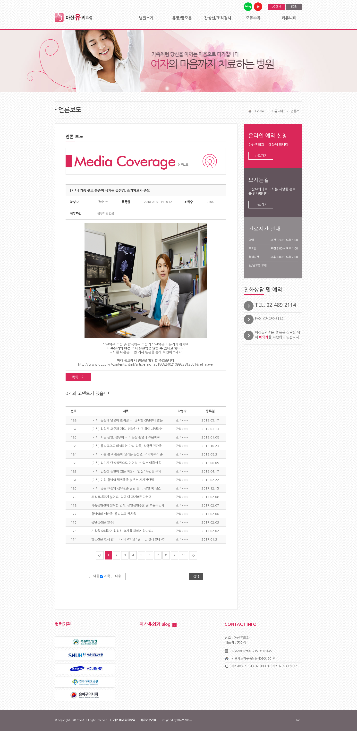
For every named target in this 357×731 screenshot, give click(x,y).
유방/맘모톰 (182, 18)
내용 (118, 576)
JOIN (294, 6)
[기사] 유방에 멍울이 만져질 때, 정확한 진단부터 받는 (127, 420)
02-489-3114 (265, 666)
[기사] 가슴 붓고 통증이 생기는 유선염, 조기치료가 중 (127, 454)
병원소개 (146, 18)
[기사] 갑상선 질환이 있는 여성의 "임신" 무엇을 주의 (126, 471)
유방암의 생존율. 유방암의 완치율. (114, 514)
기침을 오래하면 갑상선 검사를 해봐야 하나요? (122, 531)
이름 (96, 576)
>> (193, 555)
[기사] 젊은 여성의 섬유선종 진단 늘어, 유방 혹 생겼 (126, 488)
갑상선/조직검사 (217, 18)
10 (184, 555)
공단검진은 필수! (102, 522)
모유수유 (253, 18)
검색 (196, 576)
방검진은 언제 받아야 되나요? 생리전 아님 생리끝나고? (128, 539)
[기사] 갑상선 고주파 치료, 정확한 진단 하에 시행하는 (127, 428)
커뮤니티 (289, 18)
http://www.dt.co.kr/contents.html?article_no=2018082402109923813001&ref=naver (146, 364)
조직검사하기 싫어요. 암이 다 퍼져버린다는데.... (123, 497)
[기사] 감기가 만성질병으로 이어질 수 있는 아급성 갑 (126, 462)
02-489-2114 (242, 666)
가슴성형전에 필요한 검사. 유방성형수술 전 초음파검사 (127, 505)
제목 (107, 576)
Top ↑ (299, 720)
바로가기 (261, 155)
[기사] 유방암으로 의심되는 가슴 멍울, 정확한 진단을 (126, 445)
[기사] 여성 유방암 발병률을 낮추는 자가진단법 (122, 480)
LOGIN (276, 6)
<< (100, 555)
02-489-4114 (288, 666)
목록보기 (78, 377)
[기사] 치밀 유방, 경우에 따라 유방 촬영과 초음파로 (125, 437)
